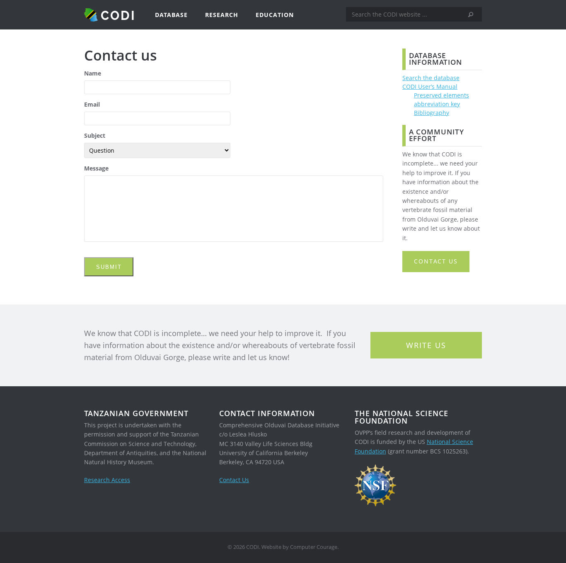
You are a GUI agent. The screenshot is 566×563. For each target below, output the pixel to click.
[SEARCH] (473, 14)
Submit (109, 267)
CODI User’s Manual (429, 86)
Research (221, 15)
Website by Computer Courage (299, 547)
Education (275, 15)
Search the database (431, 78)
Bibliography (431, 113)
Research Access (107, 480)
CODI (118, 15)
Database (171, 15)
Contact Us (234, 480)
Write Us (426, 345)
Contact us (436, 261)
